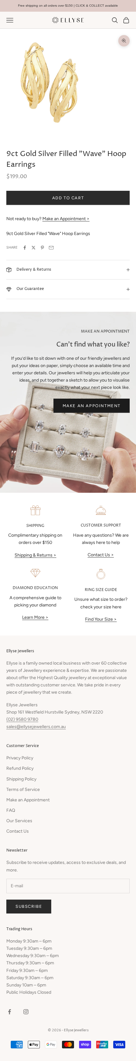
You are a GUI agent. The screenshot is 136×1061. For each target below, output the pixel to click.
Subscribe (28, 906)
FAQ (10, 810)
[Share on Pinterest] (42, 247)
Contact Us (17, 831)
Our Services (19, 820)
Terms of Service (23, 789)
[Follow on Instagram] (26, 1012)
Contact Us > (101, 555)
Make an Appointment (92, 405)
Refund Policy (20, 768)
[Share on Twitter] (33, 247)
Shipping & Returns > (35, 555)
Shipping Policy (21, 779)
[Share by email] (51, 247)
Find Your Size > (101, 619)
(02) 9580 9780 (22, 719)
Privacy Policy (19, 758)
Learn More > (35, 617)
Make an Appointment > (66, 218)
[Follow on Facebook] (9, 1012)
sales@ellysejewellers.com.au (36, 726)
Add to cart (68, 198)
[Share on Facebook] (24, 247)
